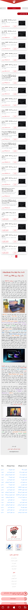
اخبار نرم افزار (14, 581)
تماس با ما (14, 563)
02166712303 (13, 603)
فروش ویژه (14, 568)
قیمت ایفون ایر (24, 484)
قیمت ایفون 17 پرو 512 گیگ (21, 494)
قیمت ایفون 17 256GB (22, 487)
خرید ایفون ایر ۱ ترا (23, 474)
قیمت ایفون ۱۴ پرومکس (10, 482)
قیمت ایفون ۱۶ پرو (23, 502)
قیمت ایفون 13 (12, 484)
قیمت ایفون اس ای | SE (10, 494)
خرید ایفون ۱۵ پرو (11, 499)
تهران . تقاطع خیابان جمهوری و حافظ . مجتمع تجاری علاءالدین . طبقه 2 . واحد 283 (14, 593)
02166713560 (13, 599)
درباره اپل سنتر (14, 558)
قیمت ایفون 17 (24, 479)
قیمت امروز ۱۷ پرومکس (22, 512)
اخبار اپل (14, 575)
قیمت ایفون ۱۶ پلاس (23, 510)
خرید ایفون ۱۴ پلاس (11, 510)
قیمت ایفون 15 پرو (11, 472)
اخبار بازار (14, 586)
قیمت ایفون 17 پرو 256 (22, 492)
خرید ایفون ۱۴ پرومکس (10, 504)
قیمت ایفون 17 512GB (22, 489)
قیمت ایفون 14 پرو (11, 479)
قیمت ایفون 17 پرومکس (22, 504)
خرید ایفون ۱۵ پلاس (11, 502)
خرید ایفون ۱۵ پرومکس (10, 497)
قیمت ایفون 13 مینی (11, 487)
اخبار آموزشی (14, 578)
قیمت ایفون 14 (12, 477)
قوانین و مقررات (14, 560)
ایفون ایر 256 (24, 469)
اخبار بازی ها (14, 584)
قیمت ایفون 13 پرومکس (10, 492)
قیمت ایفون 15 (12, 469)
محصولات (14, 8)
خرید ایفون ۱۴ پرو (11, 507)
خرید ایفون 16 (24, 499)
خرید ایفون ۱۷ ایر (24, 482)
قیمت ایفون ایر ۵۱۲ (23, 472)
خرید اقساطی (14, 566)
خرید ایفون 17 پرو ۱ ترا (23, 497)
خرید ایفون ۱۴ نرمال (11, 512)
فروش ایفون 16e (24, 507)
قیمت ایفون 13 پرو (11, 489)
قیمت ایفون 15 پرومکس (10, 474)
